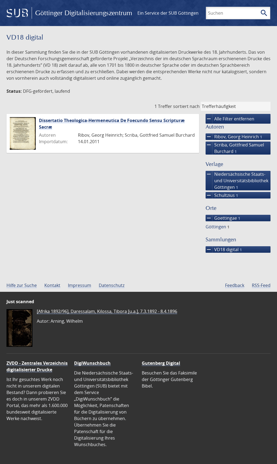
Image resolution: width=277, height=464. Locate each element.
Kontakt (52, 285)
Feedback (234, 285)
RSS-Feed (261, 285)
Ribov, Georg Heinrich (234, 136)
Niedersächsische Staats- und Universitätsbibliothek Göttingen (237, 180)
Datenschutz (111, 285)
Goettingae (223, 218)
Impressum (79, 285)
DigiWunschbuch (92, 363)
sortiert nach (186, 106)
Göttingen (217, 227)
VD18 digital (224, 249)
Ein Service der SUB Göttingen (168, 13)
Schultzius (222, 195)
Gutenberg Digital (161, 363)
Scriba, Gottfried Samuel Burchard (235, 148)
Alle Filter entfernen (230, 119)
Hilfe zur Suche (21, 285)
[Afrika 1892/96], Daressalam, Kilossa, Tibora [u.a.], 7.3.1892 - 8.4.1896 (107, 311)
